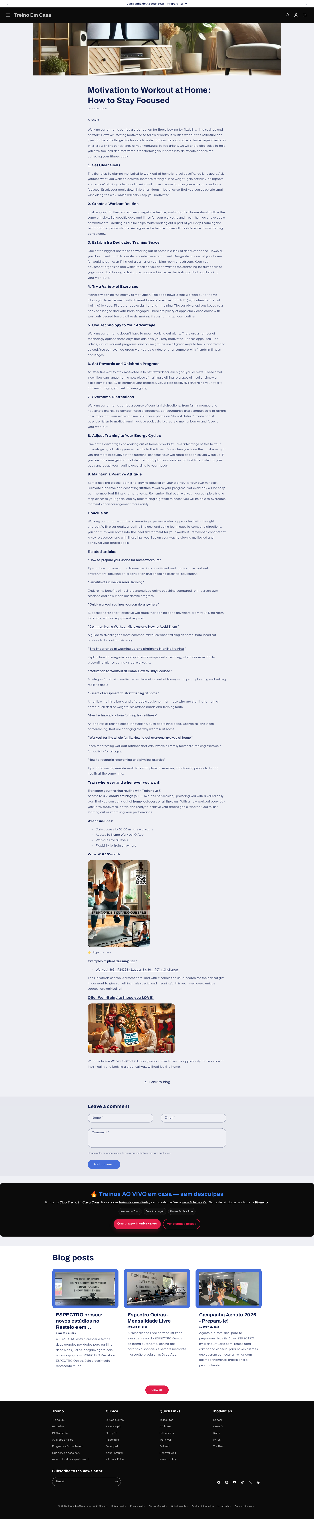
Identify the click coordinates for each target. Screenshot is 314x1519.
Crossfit (218, 1426)
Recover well (168, 1453)
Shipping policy (179, 1506)
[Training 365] (119, 947)
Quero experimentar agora (137, 1223)
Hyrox (217, 1439)
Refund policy (119, 1506)
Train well (166, 1439)
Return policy (168, 1459)
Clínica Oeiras (115, 1420)
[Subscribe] (116, 1481)
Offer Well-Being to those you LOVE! (121, 997)
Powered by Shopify (97, 1506)
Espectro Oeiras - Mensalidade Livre (149, 1318)
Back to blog (159, 1082)
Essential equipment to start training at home (123, 693)
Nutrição (111, 1433)
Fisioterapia (113, 1426)
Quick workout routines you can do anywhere (123, 604)
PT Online (58, 1426)
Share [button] (95, 119)
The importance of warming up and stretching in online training (137, 648)
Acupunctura (114, 1453)
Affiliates (165, 1426)
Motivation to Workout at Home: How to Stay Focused (130, 671)
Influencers (167, 1433)
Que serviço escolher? (66, 1453)
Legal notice (224, 1506)
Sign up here (101, 952)
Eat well (165, 1446)
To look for (166, 1420)
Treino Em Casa (76, 1506)
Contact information (203, 1506)
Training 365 (125, 961)
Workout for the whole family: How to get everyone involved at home (140, 737)
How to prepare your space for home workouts (124, 560)
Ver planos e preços (181, 1224)
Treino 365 (58, 1420)
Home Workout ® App (127, 834)
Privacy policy (138, 1506)
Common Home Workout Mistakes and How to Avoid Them (133, 626)
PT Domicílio (60, 1433)
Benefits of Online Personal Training (116, 582)
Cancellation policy (245, 1506)
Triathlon (219, 1446)
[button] (8, 15)
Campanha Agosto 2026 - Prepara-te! (227, 1318)
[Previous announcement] (7, 3)
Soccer (217, 1420)
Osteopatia (113, 1446)
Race (216, 1433)
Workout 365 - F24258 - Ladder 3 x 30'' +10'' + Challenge (137, 969)
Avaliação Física (63, 1439)
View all (156, 1389)
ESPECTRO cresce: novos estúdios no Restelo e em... (79, 1321)
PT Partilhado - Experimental (70, 1459)
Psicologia (112, 1439)
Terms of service (158, 1506)
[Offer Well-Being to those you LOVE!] (131, 1053)
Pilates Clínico (115, 1459)
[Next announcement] (307, 3)
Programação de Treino (67, 1446)
